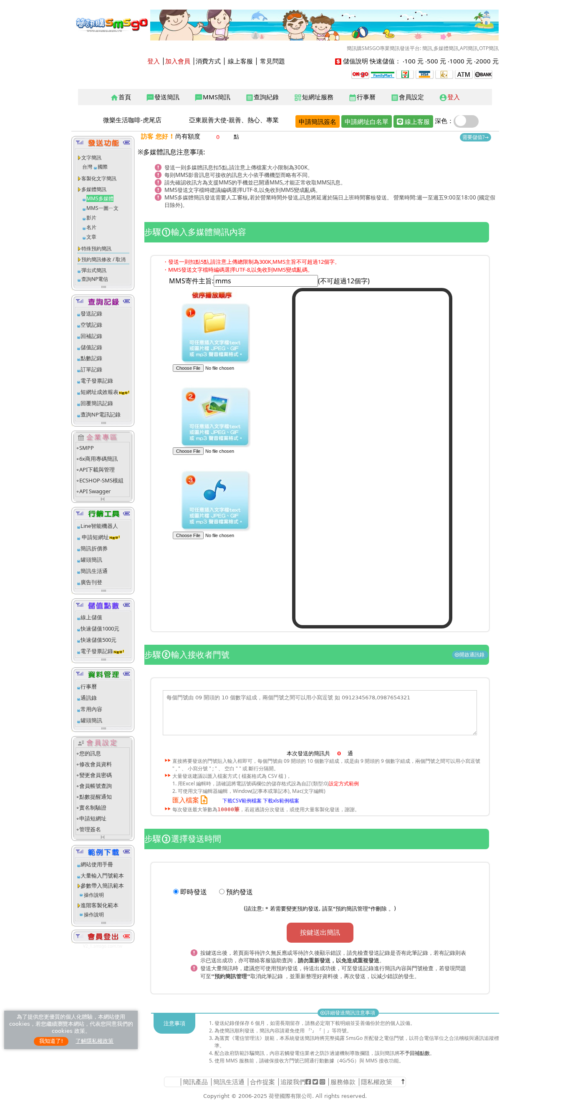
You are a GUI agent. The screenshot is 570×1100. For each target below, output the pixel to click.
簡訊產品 (195, 1081)
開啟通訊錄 (470, 654)
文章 (91, 236)
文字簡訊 (91, 157)
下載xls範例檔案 (281, 800)
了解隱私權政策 (94, 1041)
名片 (91, 227)
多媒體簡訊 (93, 189)
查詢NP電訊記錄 (101, 414)
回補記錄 (91, 336)
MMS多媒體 (99, 198)
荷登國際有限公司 (290, 1096)
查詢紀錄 (262, 97)
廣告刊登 (91, 582)
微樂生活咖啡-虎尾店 (132, 120)
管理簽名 (90, 829)
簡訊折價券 (94, 548)
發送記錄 (91, 313)
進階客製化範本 (100, 905)
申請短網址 (95, 537)
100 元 (414, 61)
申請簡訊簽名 (317, 121)
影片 (91, 217)
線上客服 (240, 61)
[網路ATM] (464, 73)
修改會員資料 (95, 764)
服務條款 (343, 1081)
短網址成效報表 (100, 392)
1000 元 (460, 61)
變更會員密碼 (95, 775)
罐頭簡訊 (91, 559)
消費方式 (208, 61)
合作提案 (262, 1081)
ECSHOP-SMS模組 (101, 480)
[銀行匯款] (483, 73)
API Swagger (95, 491)
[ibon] (405, 73)
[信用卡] (425, 73)
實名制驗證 (92, 807)
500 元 (436, 61)
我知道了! (51, 1041)
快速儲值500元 (98, 639)
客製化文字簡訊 (98, 178)
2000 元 (487, 61)
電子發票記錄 (97, 380)
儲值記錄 (91, 347)
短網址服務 (313, 97)
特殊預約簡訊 (96, 248)
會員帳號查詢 (95, 786)
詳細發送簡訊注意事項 (348, 1012)
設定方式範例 (344, 783)
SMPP (86, 448)
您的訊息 (90, 753)
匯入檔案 (190, 800)
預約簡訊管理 (351, 909)
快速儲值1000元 (100, 628)
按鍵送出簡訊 (320, 932)
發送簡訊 (162, 97)
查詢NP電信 (94, 279)
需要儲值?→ (475, 137)
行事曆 (362, 97)
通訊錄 (89, 697)
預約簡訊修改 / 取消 (103, 259)
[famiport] (382, 73)
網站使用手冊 (97, 864)
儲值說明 (355, 61)
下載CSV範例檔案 (242, 800)
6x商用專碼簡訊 (98, 458)
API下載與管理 (97, 469)
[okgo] (360, 73)
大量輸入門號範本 (102, 875)
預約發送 (239, 891)
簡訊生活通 (94, 571)
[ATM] (444, 73)
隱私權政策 (376, 1081)
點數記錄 (91, 358)
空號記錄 (91, 324)
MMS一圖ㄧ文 (102, 208)
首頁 (120, 97)
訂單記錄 (91, 369)
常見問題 (272, 61)
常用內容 (91, 709)
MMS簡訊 (212, 97)
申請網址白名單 (366, 121)
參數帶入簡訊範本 (102, 885)
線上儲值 (91, 617)
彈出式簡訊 (93, 270)
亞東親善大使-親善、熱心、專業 (234, 120)
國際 (103, 166)
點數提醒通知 (95, 796)
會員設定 (407, 97)
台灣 (87, 166)
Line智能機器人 (99, 526)
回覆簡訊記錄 (97, 403)
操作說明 (94, 894)
